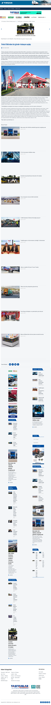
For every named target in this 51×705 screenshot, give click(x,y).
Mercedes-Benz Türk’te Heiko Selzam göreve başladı (15, 511)
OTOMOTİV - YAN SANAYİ (37, 369)
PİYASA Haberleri (12, 579)
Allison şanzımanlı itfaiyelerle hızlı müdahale (15, 597)
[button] (1, 29)
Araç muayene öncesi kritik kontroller (29, 197)
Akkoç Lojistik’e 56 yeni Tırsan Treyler (31, 21)
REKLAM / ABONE (44, 17)
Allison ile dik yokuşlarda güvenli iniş (29, 286)
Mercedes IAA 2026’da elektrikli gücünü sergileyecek (15, 426)
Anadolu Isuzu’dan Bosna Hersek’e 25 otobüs (25, 35)
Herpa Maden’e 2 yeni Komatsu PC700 (15, 607)
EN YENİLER (10, 38)
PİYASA (34, 17)
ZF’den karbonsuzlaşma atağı (16, 444)
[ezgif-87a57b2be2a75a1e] (25, 4)
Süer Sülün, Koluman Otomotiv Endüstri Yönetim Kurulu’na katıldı (11, 558)
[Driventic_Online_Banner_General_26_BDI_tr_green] (31, 13)
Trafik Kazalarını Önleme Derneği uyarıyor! (30, 217)
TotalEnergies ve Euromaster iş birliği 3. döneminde (13, 21)
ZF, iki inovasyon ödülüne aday (28, 152)
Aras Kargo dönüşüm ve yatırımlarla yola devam (32, 311)
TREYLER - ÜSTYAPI (36, 466)
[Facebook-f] (41, 702)
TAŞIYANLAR (4, 38)
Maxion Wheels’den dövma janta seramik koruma (32, 334)
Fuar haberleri (12, 419)
